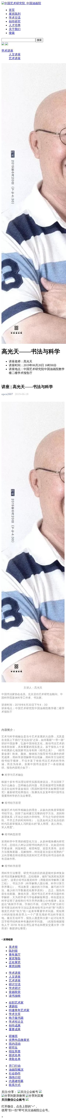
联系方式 (15, 1084)
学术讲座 (7, 50)
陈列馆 (13, 950)
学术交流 (15, 17)
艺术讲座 (15, 58)
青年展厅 (15, 954)
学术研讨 (15, 988)
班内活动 (15, 1043)
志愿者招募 (16, 1081)
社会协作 (15, 1073)
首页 (12, 9)
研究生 (13, 1047)
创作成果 (15, 1025)
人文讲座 (15, 54)
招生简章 (15, 1051)
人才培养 (15, 25)
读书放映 (15, 995)
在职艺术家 (16, 1002)
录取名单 (15, 1059)
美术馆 (13, 946)
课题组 (13, 1006)
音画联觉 (15, 991)
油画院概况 (16, 1069)
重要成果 (15, 1029)
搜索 (12, 32)
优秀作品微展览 (19, 1039)
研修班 (13, 1036)
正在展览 (15, 962)
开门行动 (15, 1065)
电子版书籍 (16, 1017)
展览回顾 (15, 966)
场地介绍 (15, 1077)
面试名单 (15, 1055)
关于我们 (15, 29)
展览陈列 (15, 13)
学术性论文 (16, 1021)
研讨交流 (15, 984)
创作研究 (15, 21)
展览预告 (15, 958)
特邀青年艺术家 (19, 1010)
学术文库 (15, 1014)
